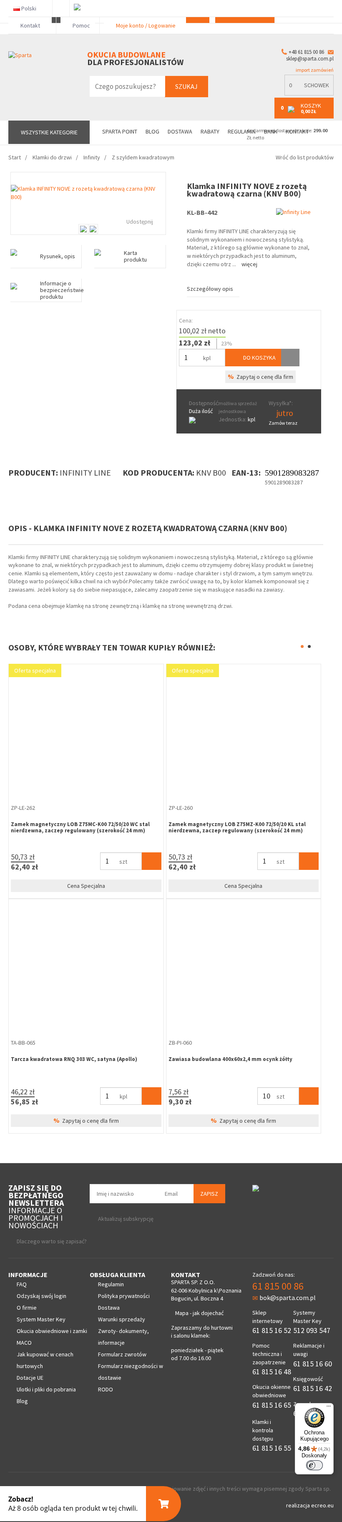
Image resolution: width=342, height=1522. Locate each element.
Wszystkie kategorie (49, 132)
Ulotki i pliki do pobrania (46, 1389)
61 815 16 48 (271, 1371)
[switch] (314, 1465)
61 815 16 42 (312, 1388)
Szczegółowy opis (210, 288)
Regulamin (111, 1284)
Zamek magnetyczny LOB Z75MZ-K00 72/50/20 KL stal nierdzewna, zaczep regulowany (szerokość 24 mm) (237, 827)
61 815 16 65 (271, 1405)
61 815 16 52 (271, 1330)
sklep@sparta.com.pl (310, 58)
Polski (29, 8)
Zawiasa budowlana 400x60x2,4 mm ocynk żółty (230, 1059)
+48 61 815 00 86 (306, 51)
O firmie (27, 1307)
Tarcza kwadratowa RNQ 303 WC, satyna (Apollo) (74, 1059)
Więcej (249, 264)
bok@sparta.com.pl (287, 1297)
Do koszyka (259, 357)
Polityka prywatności (124, 1296)
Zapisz (209, 1193)
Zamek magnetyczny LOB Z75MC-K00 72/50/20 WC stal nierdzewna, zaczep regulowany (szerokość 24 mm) (80, 827)
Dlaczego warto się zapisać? (52, 1241)
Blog (152, 131)
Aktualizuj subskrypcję (125, 1218)
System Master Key (41, 1319)
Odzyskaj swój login (41, 1296)
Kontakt (30, 25)
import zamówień (314, 70)
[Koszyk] (151, 861)
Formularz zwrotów (122, 1354)
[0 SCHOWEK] (309, 94)
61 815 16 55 (271, 1448)
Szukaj (186, 86)
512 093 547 (311, 1330)
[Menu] (329, 1408)
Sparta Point (119, 131)
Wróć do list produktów (305, 157)
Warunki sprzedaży (121, 1319)
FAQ (22, 1284)
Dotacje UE (30, 1377)
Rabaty (210, 131)
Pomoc (80, 25)
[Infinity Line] (293, 211)
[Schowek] (290, 357)
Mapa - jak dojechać (199, 1313)
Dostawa (180, 131)
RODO (105, 1389)
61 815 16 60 (312, 1363)
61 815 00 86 (278, 1286)
